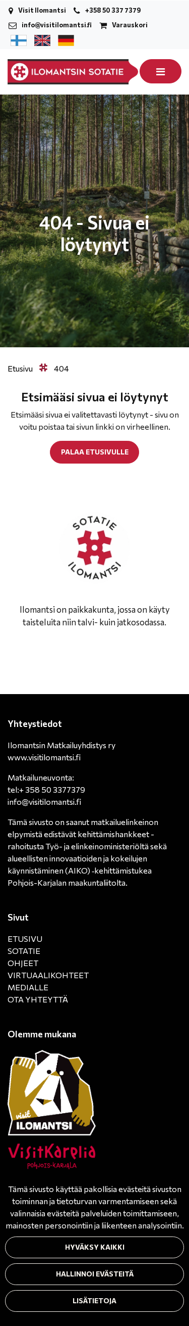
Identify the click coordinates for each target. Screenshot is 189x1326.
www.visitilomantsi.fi (44, 757)
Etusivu (21, 368)
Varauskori (130, 25)
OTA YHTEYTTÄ (38, 999)
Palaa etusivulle (95, 451)
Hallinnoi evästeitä (95, 1273)
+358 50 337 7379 (113, 10)
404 (61, 368)
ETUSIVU (25, 938)
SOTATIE (24, 950)
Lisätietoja (94, 1300)
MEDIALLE (28, 987)
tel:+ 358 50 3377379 (46, 789)
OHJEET (23, 963)
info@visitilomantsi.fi (57, 25)
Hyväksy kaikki (94, 1247)
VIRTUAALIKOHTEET (48, 975)
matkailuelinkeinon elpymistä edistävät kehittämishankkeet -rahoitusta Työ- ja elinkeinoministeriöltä (83, 834)
